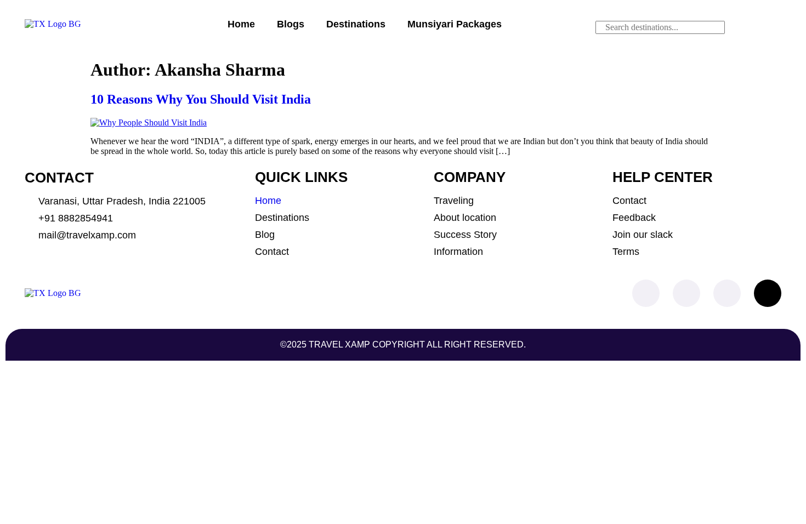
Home (241, 24)
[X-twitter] (767, 293)
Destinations (355, 24)
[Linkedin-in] (727, 293)
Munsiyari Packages (454, 24)
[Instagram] (686, 293)
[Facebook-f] (646, 293)
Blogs (290, 24)
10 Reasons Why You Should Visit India (200, 99)
